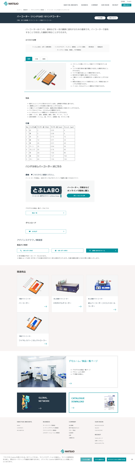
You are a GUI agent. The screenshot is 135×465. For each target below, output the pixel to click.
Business (84, 5)
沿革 (70, 435)
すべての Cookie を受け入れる (116, 459)
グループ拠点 (72, 430)
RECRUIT (115, 5)
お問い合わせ (126, 5)
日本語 (123, 1)
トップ (18, 10)
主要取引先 (71, 438)
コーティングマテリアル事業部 (50, 428)
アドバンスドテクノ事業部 (37, 10)
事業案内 (25, 10)
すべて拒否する (99, 459)
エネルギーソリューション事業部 (51, 432)
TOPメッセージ (99, 438)
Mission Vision (99, 425)
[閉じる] (132, 459)
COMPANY (72, 422)
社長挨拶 (71, 432)
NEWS (18, 425)
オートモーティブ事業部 (49, 425)
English (129, 1)
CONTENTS (20, 428)
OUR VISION (99, 422)
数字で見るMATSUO (74, 428)
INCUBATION (20, 430)
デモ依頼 (100, 18)
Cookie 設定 (86, 459)
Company (94, 5)
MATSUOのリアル (99, 443)
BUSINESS (46, 422)
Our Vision (105, 5)
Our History (99, 430)
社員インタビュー (99, 440)
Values (97, 428)
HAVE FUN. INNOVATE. (71, 5)
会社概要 (71, 425)
